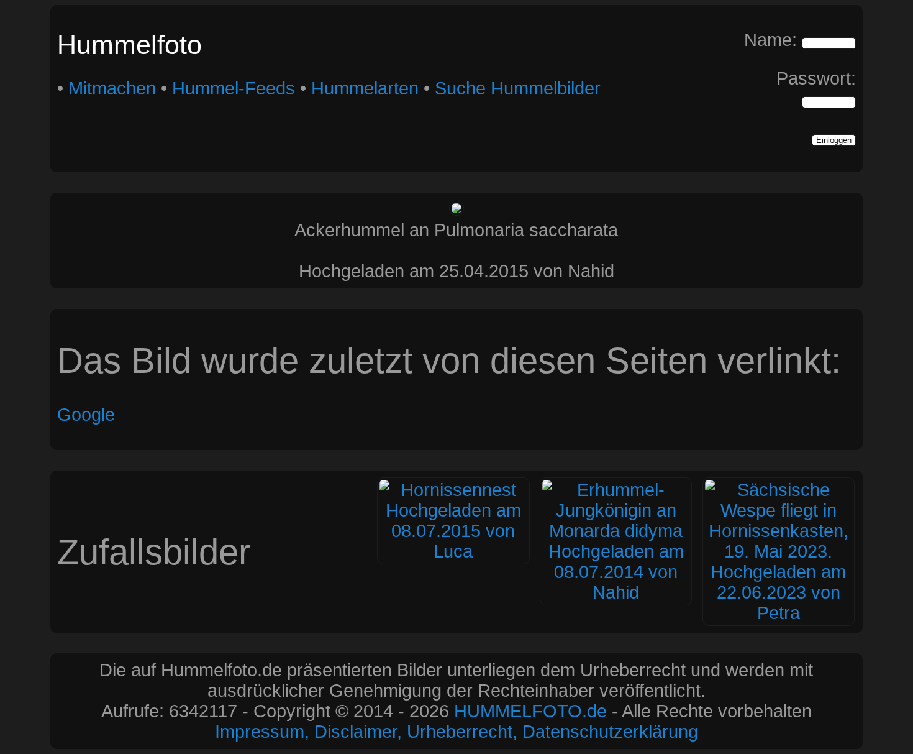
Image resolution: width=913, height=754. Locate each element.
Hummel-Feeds (233, 88)
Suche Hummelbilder (518, 88)
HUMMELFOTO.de (530, 711)
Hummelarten (365, 88)
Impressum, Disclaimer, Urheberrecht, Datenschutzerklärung (456, 732)
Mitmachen (112, 88)
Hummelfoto (129, 45)
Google (86, 415)
